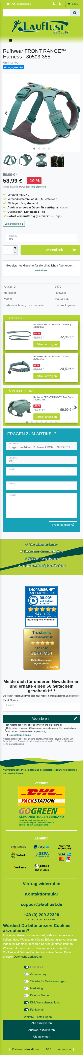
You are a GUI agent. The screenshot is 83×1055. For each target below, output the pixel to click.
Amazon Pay (38, 974)
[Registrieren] (60, 4)
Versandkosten (38, 187)
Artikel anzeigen (46, 344)
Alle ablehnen (41, 1036)
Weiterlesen (41, 270)
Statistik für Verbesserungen (48, 981)
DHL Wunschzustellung (45, 1002)
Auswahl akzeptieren (41, 1029)
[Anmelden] (54, 4)
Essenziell (36, 967)
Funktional (37, 1009)
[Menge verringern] (15, 252)
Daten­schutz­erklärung (28, 956)
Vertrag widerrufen (41, 883)
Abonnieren (40, 719)
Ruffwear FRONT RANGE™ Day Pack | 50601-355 (53, 398)
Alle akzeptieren (41, 1023)
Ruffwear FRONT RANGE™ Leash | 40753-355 (52, 325)
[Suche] (75, 12)
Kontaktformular (41, 894)
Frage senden (61, 524)
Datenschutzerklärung (20, 735)
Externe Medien (40, 995)
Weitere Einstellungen (38, 1016)
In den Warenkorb (48, 250)
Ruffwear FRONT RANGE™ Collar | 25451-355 (52, 357)
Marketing (36, 988)
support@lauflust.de (41, 904)
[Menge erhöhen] (15, 247)
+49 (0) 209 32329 (41, 914)
